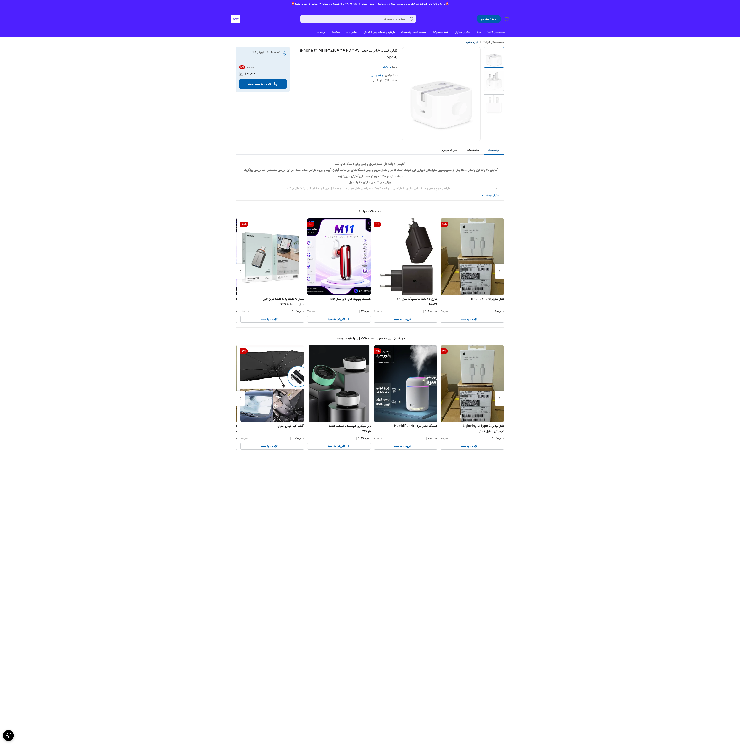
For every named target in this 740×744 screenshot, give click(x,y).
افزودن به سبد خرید (260, 83)
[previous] (499, 271)
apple (387, 66)
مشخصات (473, 150)
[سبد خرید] (506, 19)
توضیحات (494, 150)
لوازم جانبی (472, 42)
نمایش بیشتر (493, 195)
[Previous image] (407, 94)
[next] (240, 271)
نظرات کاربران (449, 150)
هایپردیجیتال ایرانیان (493, 42)
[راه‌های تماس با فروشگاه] (8, 735)
